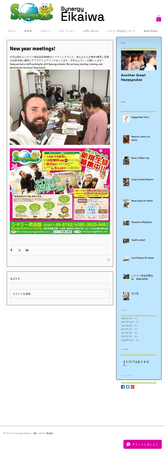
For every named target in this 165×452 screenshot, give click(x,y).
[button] (158, 18)
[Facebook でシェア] (11, 250)
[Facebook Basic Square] (123, 387)
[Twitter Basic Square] (128, 387)
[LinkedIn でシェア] (27, 250)
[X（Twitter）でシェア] (19, 250)
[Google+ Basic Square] (132, 387)
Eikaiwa (83, 16)
